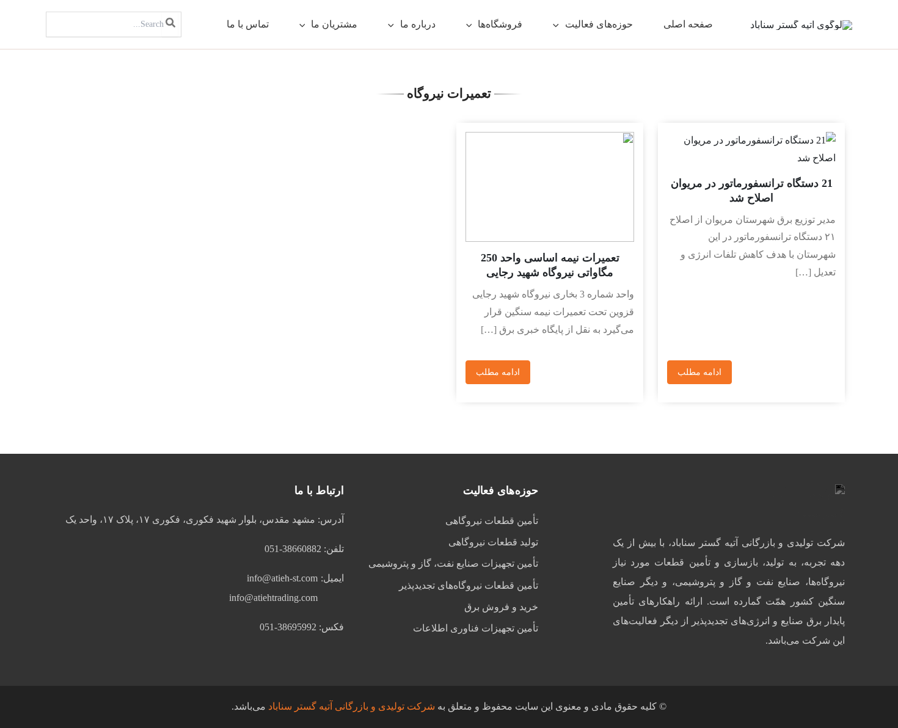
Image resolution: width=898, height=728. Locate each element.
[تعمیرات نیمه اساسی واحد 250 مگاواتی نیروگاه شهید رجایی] (549, 187)
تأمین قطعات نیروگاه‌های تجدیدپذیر (468, 585)
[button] (559, 24)
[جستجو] (170, 24)
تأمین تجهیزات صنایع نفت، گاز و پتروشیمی (453, 563)
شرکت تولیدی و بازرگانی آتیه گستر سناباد (351, 706)
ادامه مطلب (699, 372)
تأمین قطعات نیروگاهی (491, 520)
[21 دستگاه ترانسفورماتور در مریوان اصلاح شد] (751, 149)
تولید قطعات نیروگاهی (493, 542)
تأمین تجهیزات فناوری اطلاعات (475, 628)
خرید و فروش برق (501, 607)
